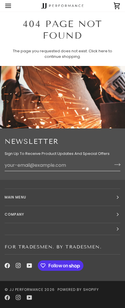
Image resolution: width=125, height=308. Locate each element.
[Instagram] (18, 265)
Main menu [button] (15, 197)
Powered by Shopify (78, 289)
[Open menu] (13, 6)
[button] (62, 229)
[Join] (115, 164)
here (103, 51)
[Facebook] (7, 265)
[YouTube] (29, 265)
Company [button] (14, 214)
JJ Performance (26, 289)
